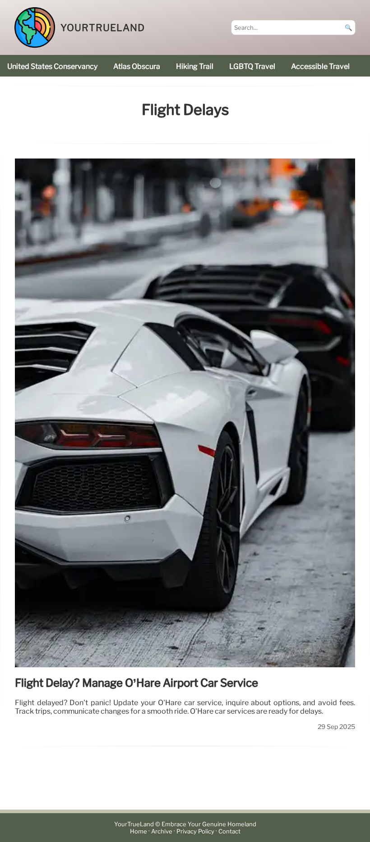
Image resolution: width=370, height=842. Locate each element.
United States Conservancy (52, 66)
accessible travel (320, 66)
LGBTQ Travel (252, 66)
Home (138, 831)
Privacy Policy (195, 831)
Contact (229, 831)
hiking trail (194, 66)
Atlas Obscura (136, 66)
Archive (161, 831)
